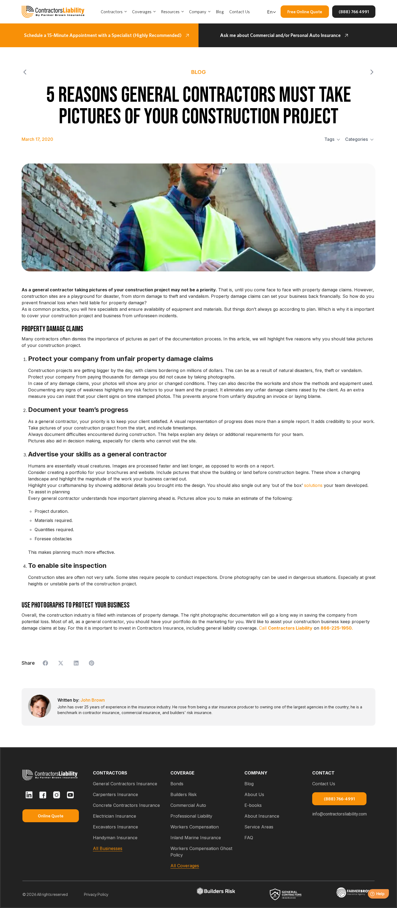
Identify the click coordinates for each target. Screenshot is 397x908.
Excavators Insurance (115, 827)
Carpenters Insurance (115, 794)
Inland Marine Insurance (195, 837)
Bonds (176, 783)
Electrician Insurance (114, 816)
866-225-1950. (337, 628)
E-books (253, 805)
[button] (45, 663)
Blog (249, 783)
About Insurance (261, 816)
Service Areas (258, 827)
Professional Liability (191, 816)
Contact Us (323, 783)
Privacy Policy (96, 894)
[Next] (286, 72)
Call (285, 628)
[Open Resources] (182, 11)
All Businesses (107, 848)
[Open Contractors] (126, 11)
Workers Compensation (194, 827)
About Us (254, 794)
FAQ (248, 837)
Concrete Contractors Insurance (126, 805)
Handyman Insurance (115, 837)
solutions (312, 485)
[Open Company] (209, 11)
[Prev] (110, 72)
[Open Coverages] (154, 11)
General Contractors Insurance (125, 783)
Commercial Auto (188, 805)
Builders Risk (183, 794)
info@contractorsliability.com (339, 814)
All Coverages (184, 865)
